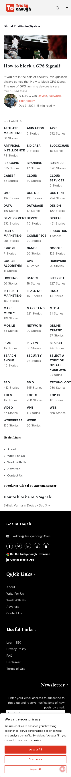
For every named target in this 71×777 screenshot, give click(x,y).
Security (34, 355)
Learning (34, 291)
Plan (7, 343)
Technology (27, 101)
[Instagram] (37, 546)
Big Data (34, 145)
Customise (35, 759)
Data (8, 205)
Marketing (36, 308)
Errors (9, 248)
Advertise (13, 469)
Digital (55, 218)
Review (32, 343)
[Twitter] (18, 546)
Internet (57, 278)
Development (15, 218)
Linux (54, 291)
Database (35, 205)
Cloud (32, 175)
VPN (30, 407)
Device (42, 96)
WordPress (13, 420)
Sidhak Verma (13, 505)
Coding (33, 193)
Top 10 (55, 395)
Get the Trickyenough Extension (30, 554)
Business (57, 163)
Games (32, 248)
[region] (35, 745)
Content (57, 193)
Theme (9, 395)
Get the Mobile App (22, 559)
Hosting (10, 278)
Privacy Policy (16, 649)
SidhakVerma (26, 96)
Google (56, 248)
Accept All (35, 749)
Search (56, 343)
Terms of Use (15, 668)
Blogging (11, 163)
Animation (35, 128)
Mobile (9, 325)
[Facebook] (9, 546)
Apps (54, 128)
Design (55, 205)
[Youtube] (46, 546)
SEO (7, 382)
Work (31, 420)
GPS (30, 261)
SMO (30, 382)
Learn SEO (13, 642)
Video (8, 407)
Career (9, 175)
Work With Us (17, 462)
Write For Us (16, 456)
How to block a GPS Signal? (32, 66)
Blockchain (59, 145)
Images (32, 278)
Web (53, 407)
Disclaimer (13, 662)
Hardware (58, 261)
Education (58, 231)
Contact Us (15, 475)
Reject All (36, 769)
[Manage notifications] (62, 769)
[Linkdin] (28, 546)
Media (54, 308)
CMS (7, 193)
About (11, 449)
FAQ (9, 655)
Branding (34, 163)
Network (55, 96)
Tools (32, 395)
